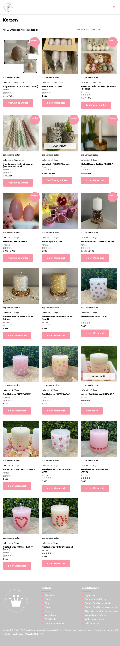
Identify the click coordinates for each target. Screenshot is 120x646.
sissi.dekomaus (33, 630)
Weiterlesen (91, 410)
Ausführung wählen (18, 103)
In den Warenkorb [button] (56, 103)
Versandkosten (13, 77)
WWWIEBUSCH (33, 634)
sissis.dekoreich (50, 630)
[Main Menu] (114, 7)
